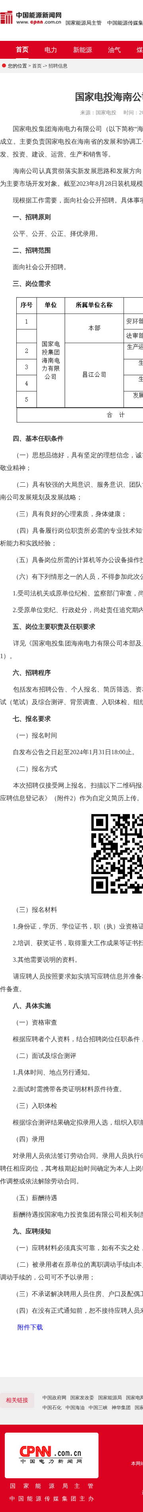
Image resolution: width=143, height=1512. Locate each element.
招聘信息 (58, 66)
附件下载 (30, 1327)
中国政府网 (54, 1397)
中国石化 (52, 1407)
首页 (22, 49)
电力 (50, 49)
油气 (114, 49)
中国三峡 (98, 1407)
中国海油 (75, 1407)
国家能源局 (110, 1397)
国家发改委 (82, 1397)
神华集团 (121, 1407)
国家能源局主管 (84, 23)
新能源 (82, 49)
